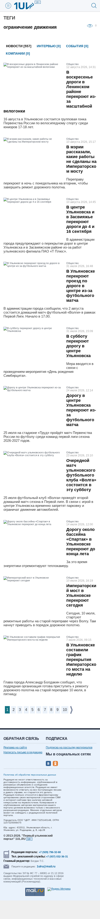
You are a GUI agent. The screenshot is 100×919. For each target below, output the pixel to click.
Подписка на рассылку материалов (69, 747)
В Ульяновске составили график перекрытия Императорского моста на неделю (81, 659)
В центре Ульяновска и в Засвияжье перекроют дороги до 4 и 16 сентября (80, 219)
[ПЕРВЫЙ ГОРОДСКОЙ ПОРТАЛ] (27, 5)
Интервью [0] (49, 46)
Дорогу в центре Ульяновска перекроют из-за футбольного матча (81, 410)
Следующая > (72, 710)
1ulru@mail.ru (46, 866)
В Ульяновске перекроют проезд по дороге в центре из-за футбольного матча (80, 286)
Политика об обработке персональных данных (29, 774)
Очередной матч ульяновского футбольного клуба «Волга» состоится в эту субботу (81, 475)
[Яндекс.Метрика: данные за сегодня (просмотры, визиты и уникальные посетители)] (58, 889)
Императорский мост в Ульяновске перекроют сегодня (81, 595)
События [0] (77, 46)
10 (65, 710)
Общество (72, 64)
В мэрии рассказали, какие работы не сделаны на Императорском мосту (81, 159)
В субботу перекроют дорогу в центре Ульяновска (78, 346)
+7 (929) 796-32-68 (50, 852)
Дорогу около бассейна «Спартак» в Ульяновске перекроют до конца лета (80, 541)
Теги (9, 17)
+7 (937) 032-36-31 (57, 856)
